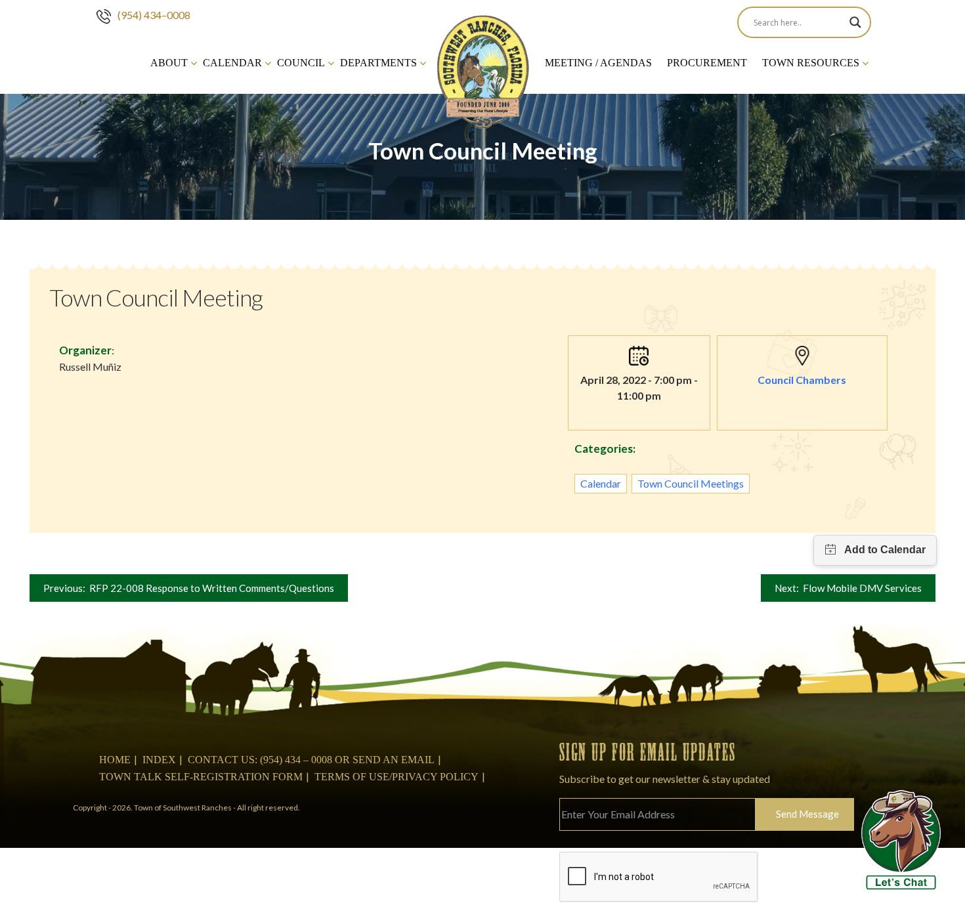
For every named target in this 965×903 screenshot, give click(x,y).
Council (301, 62)
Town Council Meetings (690, 483)
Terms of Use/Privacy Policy (396, 776)
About (169, 62)
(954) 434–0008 (154, 15)
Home (115, 759)
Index (159, 759)
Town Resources (810, 62)
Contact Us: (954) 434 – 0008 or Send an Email (311, 759)
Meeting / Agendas (598, 62)
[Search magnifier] (855, 22)
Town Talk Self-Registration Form (201, 776)
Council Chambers (802, 379)
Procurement (707, 62)
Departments (378, 62)
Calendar (232, 62)
